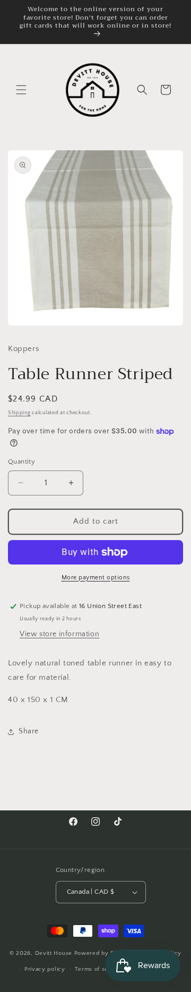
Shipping (19, 413)
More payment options (96, 577)
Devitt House (54, 953)
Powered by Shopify (103, 953)
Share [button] (29, 731)
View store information (59, 634)
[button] (21, 89)
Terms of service (99, 969)
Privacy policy (44, 969)
